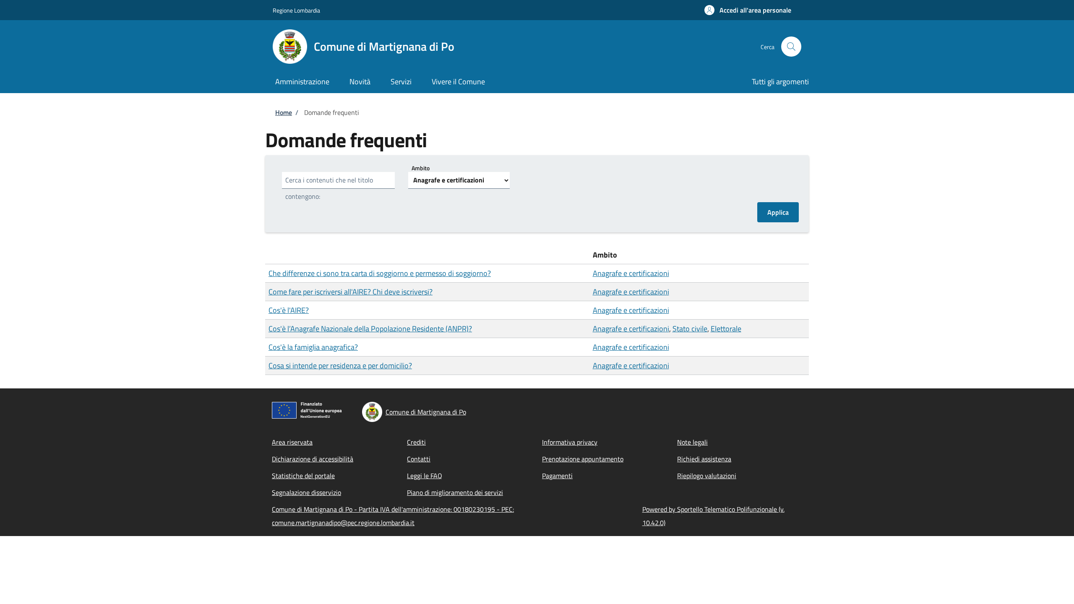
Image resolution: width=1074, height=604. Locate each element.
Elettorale (726, 328)
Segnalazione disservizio (306, 492)
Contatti (418, 459)
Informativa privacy (569, 442)
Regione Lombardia (296, 10)
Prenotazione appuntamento (582, 459)
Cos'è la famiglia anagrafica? (313, 347)
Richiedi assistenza (704, 459)
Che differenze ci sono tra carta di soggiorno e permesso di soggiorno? (379, 273)
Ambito (421, 168)
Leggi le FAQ (424, 476)
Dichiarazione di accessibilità (312, 459)
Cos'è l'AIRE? (288, 310)
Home (283, 112)
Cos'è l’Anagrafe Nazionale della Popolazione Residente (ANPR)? (370, 328)
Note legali (692, 442)
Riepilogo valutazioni (706, 476)
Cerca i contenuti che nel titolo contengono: (329, 188)
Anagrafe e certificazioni (631, 273)
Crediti (416, 442)
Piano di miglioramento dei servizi (455, 492)
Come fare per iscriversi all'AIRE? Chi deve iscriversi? (350, 291)
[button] (747, 10)
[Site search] (791, 46)
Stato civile (690, 328)
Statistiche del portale (303, 476)
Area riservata (292, 442)
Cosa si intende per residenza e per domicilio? (340, 365)
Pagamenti (557, 476)
